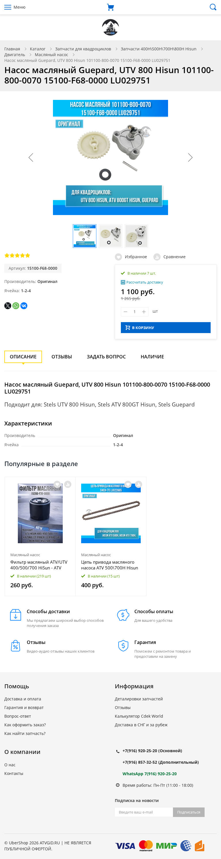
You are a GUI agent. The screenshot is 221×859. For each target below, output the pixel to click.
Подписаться (188, 812)
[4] (22, 255)
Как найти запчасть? (24, 733)
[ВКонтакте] (23, 305)
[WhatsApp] (15, 305)
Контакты (13, 773)
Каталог (37, 49)
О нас (10, 764)
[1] (6, 255)
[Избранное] (57, 484)
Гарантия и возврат (24, 707)
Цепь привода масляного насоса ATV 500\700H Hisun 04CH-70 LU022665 (109, 565)
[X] (7, 305)
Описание (23, 357)
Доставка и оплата (22, 699)
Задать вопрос (106, 357)
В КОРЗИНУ (143, 327)
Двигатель (14, 54)
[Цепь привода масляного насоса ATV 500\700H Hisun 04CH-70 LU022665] (111, 513)
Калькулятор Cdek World (139, 716)
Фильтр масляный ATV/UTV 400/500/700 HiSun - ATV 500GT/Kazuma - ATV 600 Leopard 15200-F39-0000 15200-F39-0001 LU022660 (38, 565)
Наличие (152, 357)
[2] (12, 255)
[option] (40, 536)
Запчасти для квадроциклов (83, 49)
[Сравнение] (67, 484)
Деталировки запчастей (139, 699)
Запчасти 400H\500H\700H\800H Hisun (159, 49)
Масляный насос (51, 54)
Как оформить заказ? (25, 724)
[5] (27, 255)
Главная (12, 49)
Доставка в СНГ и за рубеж (141, 724)
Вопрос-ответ (17, 716)
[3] (17, 255)
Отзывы (62, 357)
